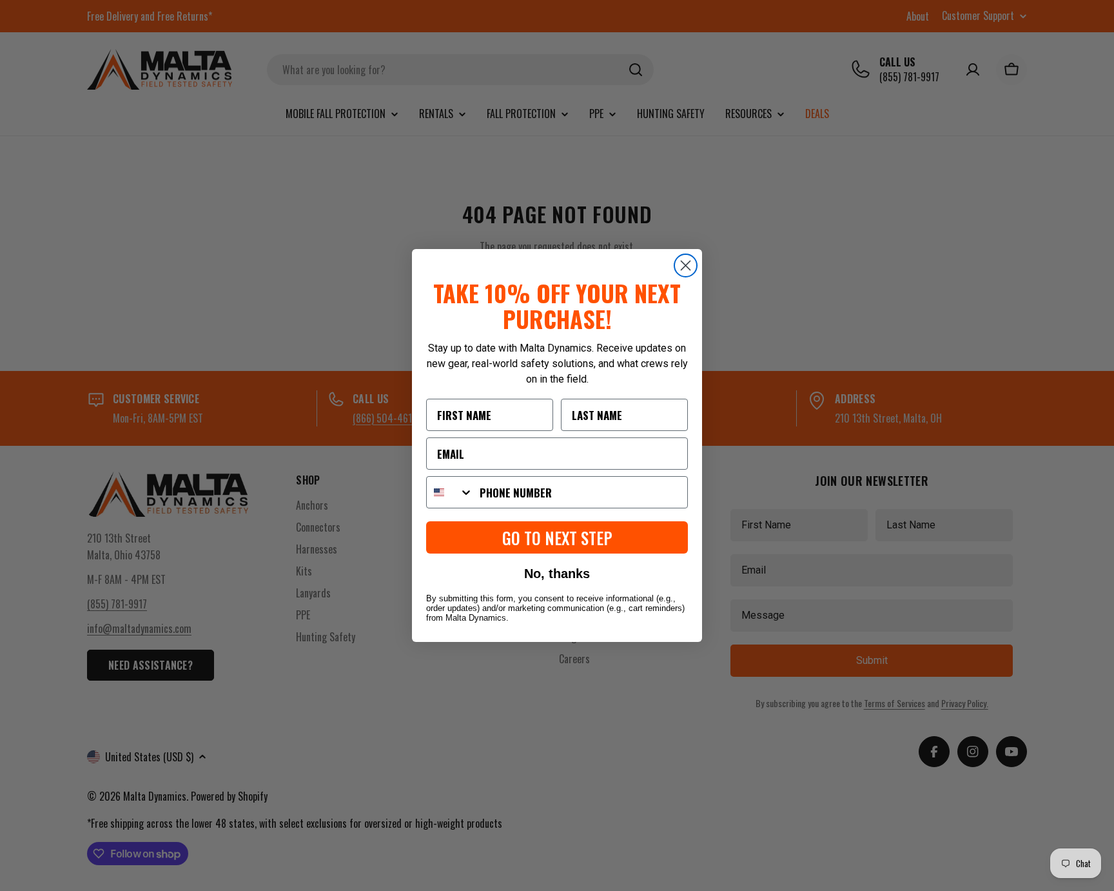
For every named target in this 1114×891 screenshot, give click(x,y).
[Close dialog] (685, 265)
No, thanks (557, 573)
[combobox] (450, 492)
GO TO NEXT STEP (557, 538)
